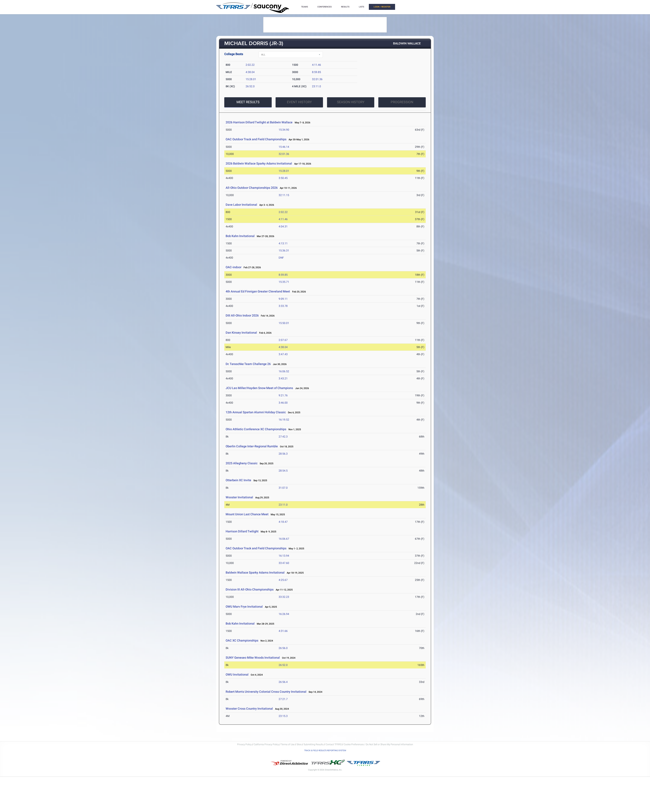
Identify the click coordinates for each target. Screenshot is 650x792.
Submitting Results (313, 744)
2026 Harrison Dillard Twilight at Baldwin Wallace (259, 122)
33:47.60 (284, 563)
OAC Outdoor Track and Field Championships (256, 139)
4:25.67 (283, 580)
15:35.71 (284, 281)
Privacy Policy (244, 744)
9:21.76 (283, 395)
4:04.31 (283, 226)
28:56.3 (283, 453)
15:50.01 (284, 323)
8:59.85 (316, 72)
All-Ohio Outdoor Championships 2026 (252, 187)
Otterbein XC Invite (238, 480)
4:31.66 (283, 631)
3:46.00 (283, 402)
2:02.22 (250, 64)
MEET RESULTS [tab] (247, 102)
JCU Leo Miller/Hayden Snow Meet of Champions (259, 388)
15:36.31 (284, 250)
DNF (281, 257)
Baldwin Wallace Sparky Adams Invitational (255, 572)
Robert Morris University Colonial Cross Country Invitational (266, 691)
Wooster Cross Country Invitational (249, 708)
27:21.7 (283, 699)
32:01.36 (317, 79)
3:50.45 (283, 178)
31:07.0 (283, 487)
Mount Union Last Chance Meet (247, 514)
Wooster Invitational (239, 497)
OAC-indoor (233, 267)
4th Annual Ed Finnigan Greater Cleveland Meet (258, 291)
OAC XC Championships (242, 640)
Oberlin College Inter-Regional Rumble (252, 446)
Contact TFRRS (334, 744)
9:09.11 (283, 298)
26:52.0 (250, 86)
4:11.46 (316, 64)
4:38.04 (250, 72)
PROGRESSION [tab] (402, 102)
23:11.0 (316, 86)
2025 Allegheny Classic (241, 463)
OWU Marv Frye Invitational (244, 606)
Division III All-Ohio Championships (250, 589)
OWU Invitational (237, 674)
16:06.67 (284, 538)
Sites (299, 744)
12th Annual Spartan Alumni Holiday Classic (256, 412)
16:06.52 (284, 371)
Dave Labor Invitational (241, 204)
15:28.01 (251, 79)
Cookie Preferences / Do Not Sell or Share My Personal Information (378, 744)
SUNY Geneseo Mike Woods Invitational (253, 657)
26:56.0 (283, 648)
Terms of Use (288, 744)
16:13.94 (284, 555)
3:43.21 (283, 378)
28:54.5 (283, 470)
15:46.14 (284, 146)
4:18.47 (283, 521)
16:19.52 (284, 419)
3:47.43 (283, 354)
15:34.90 (284, 129)
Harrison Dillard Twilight (242, 531)
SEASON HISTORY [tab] (350, 102)
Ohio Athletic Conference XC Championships (256, 429)
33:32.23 (284, 596)
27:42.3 (283, 436)
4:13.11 (283, 243)
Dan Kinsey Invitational (241, 332)
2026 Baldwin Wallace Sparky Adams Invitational (259, 163)
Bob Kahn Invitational (240, 236)
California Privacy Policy (266, 744)
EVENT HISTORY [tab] (299, 102)
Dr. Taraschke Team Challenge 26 (248, 364)
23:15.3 (283, 716)
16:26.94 (284, 614)
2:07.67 (283, 340)
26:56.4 (283, 682)
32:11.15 (284, 195)
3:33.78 (283, 306)
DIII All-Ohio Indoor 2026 (242, 315)
